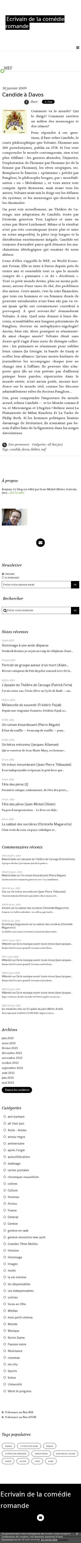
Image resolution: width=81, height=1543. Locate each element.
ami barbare (16, 1117)
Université (15, 1384)
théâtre (35, 449)
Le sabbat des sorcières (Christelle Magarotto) (36, 824)
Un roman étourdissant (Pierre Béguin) (31, 725)
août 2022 (8, 1073)
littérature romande (15, 1453)
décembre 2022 (12, 1053)
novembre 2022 (12, 1058)
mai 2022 (8, 1082)
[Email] (40, 542)
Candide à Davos (22, 94)
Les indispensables (21, 1291)
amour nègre (16, 1137)
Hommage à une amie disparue (25, 645)
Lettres (13, 1297)
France (12, 1210)
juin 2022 (8, 1077)
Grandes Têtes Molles (23, 1244)
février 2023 (10, 1048)
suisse (50, 1461)
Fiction (12, 1204)
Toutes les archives (17, 1090)
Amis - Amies (17, 1130)
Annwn (6, 908)
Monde (12, 1324)
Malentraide (9, 859)
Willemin (7, 944)
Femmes (13, 1197)
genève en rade (18, 1231)
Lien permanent (18, 444)
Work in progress (19, 1391)
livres (37, 1461)
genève (8, 1461)
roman (49, 1446)
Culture (13, 1190)
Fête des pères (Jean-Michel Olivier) (28, 804)
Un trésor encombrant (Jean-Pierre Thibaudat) (36, 764)
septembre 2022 (12, 1068)
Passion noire (17, 1344)
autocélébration (19, 1157)
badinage (14, 1164)
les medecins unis (12, 1009)
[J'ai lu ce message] (77, 1533)
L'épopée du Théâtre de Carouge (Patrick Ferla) (37, 685)
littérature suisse (29, 1446)
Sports (12, 1371)
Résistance (15, 1351)
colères (12, 1184)
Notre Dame (16, 1338)
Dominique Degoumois (15, 924)
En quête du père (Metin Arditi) (45, 1009)
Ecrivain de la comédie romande (35, 22)
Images (13, 1264)
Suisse (12, 1378)
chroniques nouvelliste (23, 1177)
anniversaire (16, 1144)
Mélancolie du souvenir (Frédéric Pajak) (31, 705)
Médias (13, 1311)
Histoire (13, 1251)
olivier (23, 1461)
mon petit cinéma (20, 1317)
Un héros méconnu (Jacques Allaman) (30, 744)
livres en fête (17, 1304)
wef (43, 449)
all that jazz (16, 1124)
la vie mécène (17, 1277)
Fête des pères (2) (15, 784)
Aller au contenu (15, 3)
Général (13, 1217)
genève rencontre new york (26, 1237)
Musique (13, 1331)
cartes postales (18, 1170)
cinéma (8, 1446)
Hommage (15, 1257)
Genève (13, 1224)
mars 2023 (9, 1043)
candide (15, 449)
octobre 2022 (10, 1063)
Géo (4, 891)
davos (25, 449)
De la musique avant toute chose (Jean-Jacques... (45, 944)
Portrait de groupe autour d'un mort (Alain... (35, 665)
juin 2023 (8, 1038)
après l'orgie (16, 1150)
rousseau (14, 1358)
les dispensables (19, 1284)
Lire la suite (17, 492)
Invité (12, 1271)
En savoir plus (49, 1539)
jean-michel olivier (65, 1453)
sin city (12, 1364)
